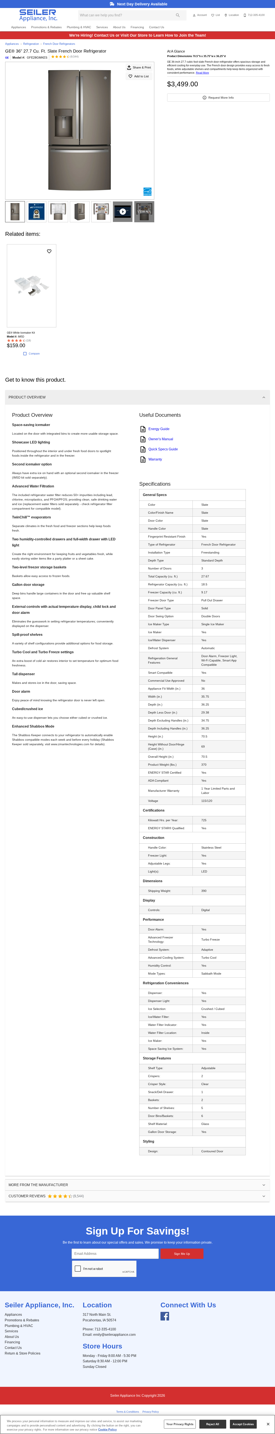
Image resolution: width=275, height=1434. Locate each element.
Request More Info (221, 97)
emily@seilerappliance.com (114, 1334)
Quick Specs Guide (163, 449)
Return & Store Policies (22, 1353)
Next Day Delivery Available (141, 4)
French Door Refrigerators (59, 43)
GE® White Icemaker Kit (21, 332)
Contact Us (156, 27)
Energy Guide (159, 429)
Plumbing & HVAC (79, 27)
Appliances (18, 27)
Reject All (212, 1424)
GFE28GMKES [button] (37, 57)
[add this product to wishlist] (49, 251)
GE (7, 57)
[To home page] (38, 15)
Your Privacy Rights (179, 1424)
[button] (194, 15)
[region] (137, 1424)
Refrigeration (31, 43)
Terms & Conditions (127, 1411)
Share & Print (142, 67)
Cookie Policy (107, 1429)
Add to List (141, 76)
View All (144, 211)
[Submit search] (178, 15)
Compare (34, 353)
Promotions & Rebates (46, 27)
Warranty (155, 459)
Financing (137, 27)
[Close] (268, 1424)
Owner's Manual (160, 439)
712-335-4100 (105, 1329)
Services (102, 27)
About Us (119, 27)
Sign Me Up (182, 1253)
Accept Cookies (243, 1424)
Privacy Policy (150, 1411)
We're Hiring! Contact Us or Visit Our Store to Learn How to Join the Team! (137, 35)
